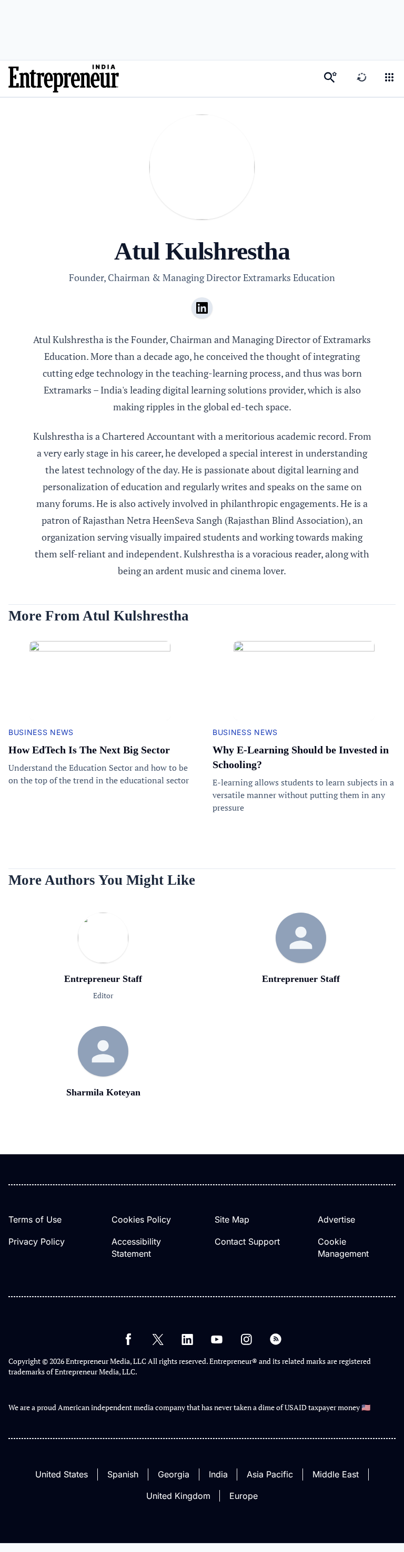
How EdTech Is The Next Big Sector (89, 750)
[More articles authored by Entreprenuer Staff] (301, 938)
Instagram (246, 1339)
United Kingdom (178, 1496)
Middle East (335, 1474)
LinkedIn (187, 1339)
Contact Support (247, 1241)
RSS (275, 1339)
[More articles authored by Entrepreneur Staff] (103, 959)
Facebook (128, 1339)
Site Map (232, 1219)
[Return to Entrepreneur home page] (63, 78)
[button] (389, 78)
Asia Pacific (270, 1474)
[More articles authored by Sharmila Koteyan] (103, 1051)
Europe (243, 1496)
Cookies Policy (141, 1219)
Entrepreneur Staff (103, 979)
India (218, 1474)
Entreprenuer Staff (301, 979)
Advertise (336, 1219)
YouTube (217, 1339)
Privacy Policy (36, 1241)
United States (61, 1474)
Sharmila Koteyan (103, 1092)
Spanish (122, 1474)
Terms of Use (35, 1219)
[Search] (330, 78)
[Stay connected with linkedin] (202, 307)
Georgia (173, 1474)
